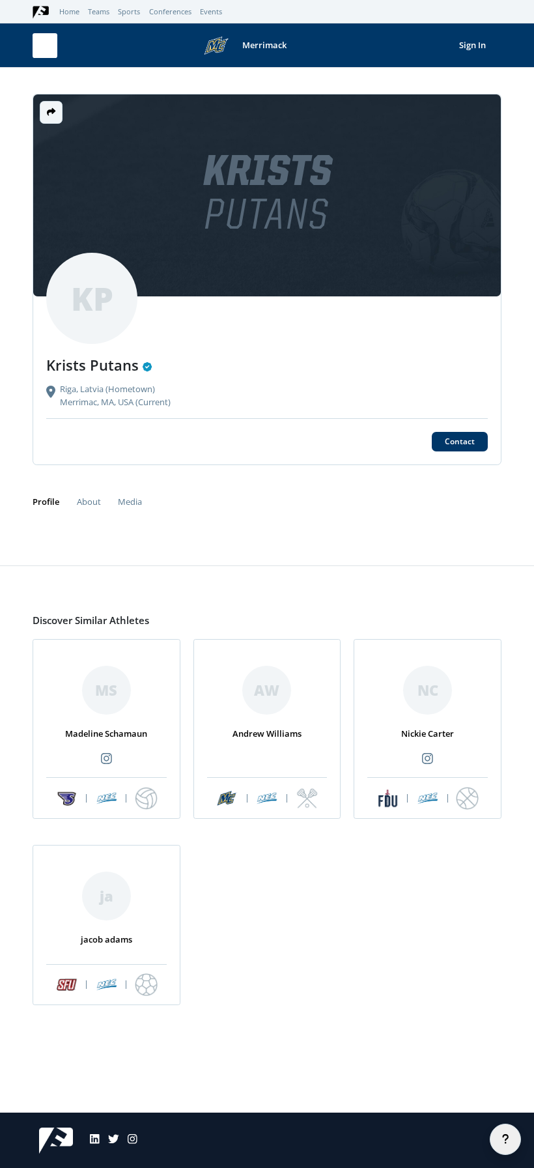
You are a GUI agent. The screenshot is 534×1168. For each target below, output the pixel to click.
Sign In (472, 45)
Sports (129, 11)
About (89, 501)
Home (69, 11)
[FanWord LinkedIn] (90, 1141)
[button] (51, 112)
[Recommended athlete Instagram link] (106, 759)
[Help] (505, 1139)
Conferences (170, 11)
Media (130, 501)
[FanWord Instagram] (128, 1141)
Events (211, 11)
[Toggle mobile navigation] (45, 45)
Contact (460, 441)
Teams (98, 11)
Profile (46, 501)
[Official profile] (148, 367)
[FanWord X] (109, 1141)
